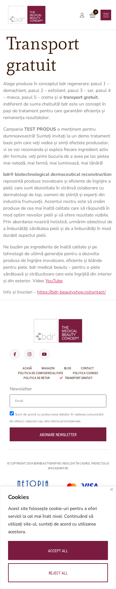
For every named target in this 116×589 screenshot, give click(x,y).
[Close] (111, 489)
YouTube (54, 281)
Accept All (58, 551)
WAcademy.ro (58, 468)
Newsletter (21, 389)
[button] (106, 15)
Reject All (58, 573)
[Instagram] (29, 354)
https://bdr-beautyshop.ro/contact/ (71, 292)
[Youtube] (44, 354)
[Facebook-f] (15, 354)
